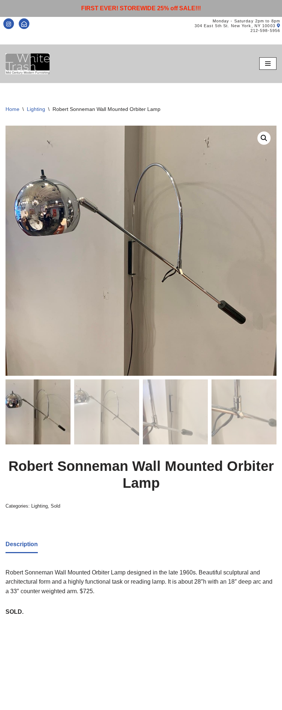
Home (12, 109)
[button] (264, 138)
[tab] (22, 545)
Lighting (36, 109)
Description (22, 544)
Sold (55, 506)
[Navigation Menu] (267, 63)
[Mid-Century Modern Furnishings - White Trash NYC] (28, 63)
